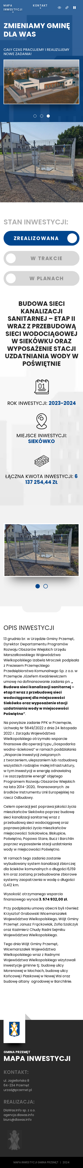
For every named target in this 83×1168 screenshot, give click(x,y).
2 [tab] (41, 116)
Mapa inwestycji (13, 7)
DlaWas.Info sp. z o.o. (19, 1110)
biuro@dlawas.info (18, 1119)
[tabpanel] (41, 62)
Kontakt (40, 5)
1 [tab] (35, 116)
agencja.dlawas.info (19, 1115)
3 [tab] (48, 116)
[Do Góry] (74, 1159)
